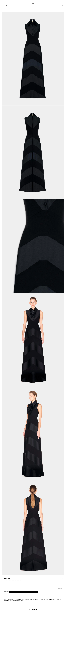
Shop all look (23, 592)
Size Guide (60, 588)
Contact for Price (6, 591)
